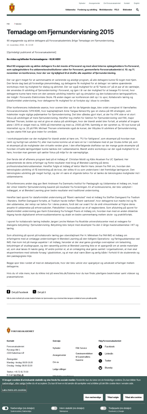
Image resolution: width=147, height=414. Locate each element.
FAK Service (81, 348)
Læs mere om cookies (14, 389)
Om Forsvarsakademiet (112, 3)
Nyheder (82, 3)
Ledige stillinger (59, 369)
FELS (116, 10)
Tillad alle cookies (133, 397)
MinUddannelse (105, 10)
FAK (8, 24)
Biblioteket (127, 10)
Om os (56, 362)
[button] (137, 11)
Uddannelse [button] (70, 9)
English (136, 3)
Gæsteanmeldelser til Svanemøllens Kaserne (84, 356)
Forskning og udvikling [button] (87, 9)
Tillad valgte (113, 397)
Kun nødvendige (93, 397)
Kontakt (126, 3)
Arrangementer (94, 3)
